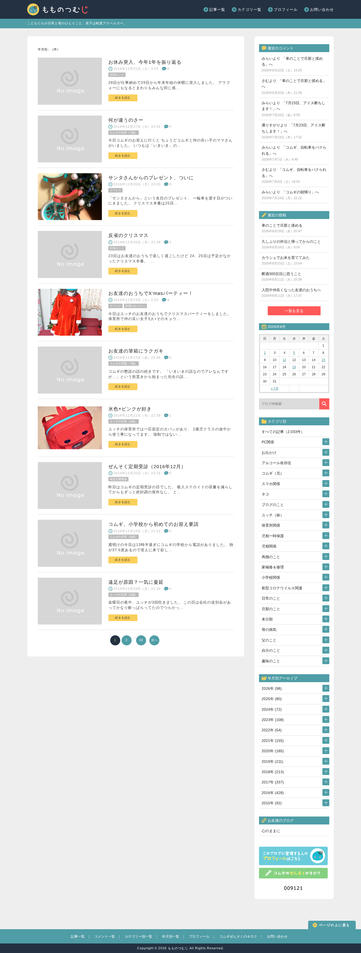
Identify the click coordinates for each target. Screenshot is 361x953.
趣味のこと (271, 661)
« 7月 (275, 388)
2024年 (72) (272, 709)
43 (141, 640)
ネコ (265, 494)
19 (294, 367)
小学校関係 (271, 577)
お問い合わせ (322, 9)
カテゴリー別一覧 (138, 936)
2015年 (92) (272, 803)
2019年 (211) (272, 761)
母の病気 (269, 629)
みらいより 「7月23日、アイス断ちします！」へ (293, 109)
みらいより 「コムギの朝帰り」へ (290, 195)
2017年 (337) (273, 782)
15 (323, 360)
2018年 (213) (273, 772)
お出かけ (269, 452)
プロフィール (286, 9)
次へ (154, 640)
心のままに (271, 831)
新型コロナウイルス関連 (282, 588)
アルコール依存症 (276, 463)
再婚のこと (271, 557)
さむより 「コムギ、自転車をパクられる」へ (294, 175)
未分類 (267, 619)
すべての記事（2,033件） (283, 432)
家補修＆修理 (273, 567)
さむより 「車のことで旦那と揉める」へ (294, 87)
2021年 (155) (273, 740)
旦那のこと (271, 609)
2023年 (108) (273, 720)
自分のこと (271, 650)
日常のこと (271, 598)
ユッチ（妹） (273, 515)
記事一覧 (217, 9)
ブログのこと (273, 505)
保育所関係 (271, 525)
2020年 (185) (273, 751)
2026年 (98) (272, 688)
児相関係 (269, 546)
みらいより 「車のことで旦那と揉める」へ (292, 64)
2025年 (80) (272, 699)
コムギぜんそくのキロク (238, 936)
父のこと (269, 640)
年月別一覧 (170, 936)
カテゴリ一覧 (249, 9)
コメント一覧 (104, 936)
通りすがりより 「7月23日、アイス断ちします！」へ (293, 131)
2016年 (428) (273, 793)
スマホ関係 (271, 484)
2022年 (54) (272, 730)
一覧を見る (294, 311)
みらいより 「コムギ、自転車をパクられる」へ (294, 153)
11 (284, 360)
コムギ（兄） (273, 473)
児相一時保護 (273, 536)
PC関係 (268, 442)
